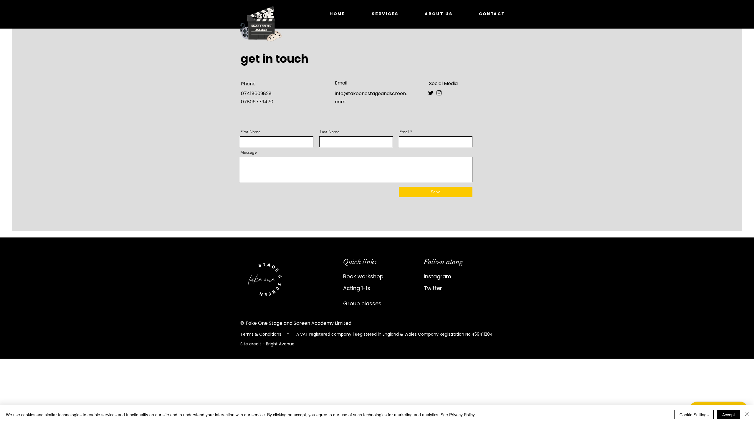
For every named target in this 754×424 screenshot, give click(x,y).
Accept (728, 415)
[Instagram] (439, 93)
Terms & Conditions (261, 334)
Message (248, 152)
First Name (250, 132)
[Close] (746, 414)
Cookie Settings (694, 415)
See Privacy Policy (458, 415)
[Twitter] (430, 93)
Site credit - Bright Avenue (267, 344)
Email (404, 132)
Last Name (330, 132)
